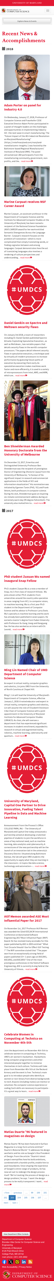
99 (32, 1192)
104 (19, 1197)
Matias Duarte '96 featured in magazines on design (25, 1134)
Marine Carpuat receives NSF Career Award (25, 204)
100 (38, 1192)
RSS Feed (30, 1262)
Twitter (11, 1262)
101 (45, 1192)
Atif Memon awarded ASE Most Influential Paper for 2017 (26, 918)
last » (15, 1202)
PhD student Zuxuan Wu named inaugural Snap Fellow (27, 578)
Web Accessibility (9, 1266)
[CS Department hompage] (27, 1273)
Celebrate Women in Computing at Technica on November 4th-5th (23, 1038)
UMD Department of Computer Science (22, 10)
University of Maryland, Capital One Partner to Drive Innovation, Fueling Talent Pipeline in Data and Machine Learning (25, 809)
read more (26, 161)
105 (25, 1197)
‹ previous (17, 1192)
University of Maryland (27, 3)
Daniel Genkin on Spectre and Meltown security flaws (25, 325)
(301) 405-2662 (20, 1256)
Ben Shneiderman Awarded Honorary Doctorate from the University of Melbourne (25, 450)
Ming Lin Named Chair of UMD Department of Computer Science (25, 674)
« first (6, 1192)
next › (6, 1202)
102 (5, 1197)
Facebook (4, 1262)
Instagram (17, 1262)
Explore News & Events (27, 21)
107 (39, 1197)
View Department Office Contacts (16, 1234)
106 (32, 1197)
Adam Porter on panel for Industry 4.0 (22, 107)
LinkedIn (24, 1262)
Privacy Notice (25, 1266)
